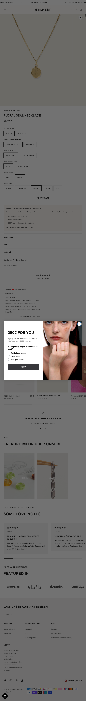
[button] (5, 696)
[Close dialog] (79, 324)
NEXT (23, 367)
